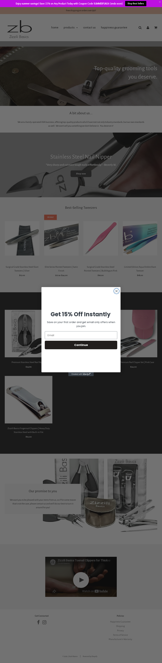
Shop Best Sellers (136, 3)
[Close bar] (160, 2)
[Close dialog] (116, 291)
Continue (81, 345)
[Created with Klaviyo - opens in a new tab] (81, 374)
